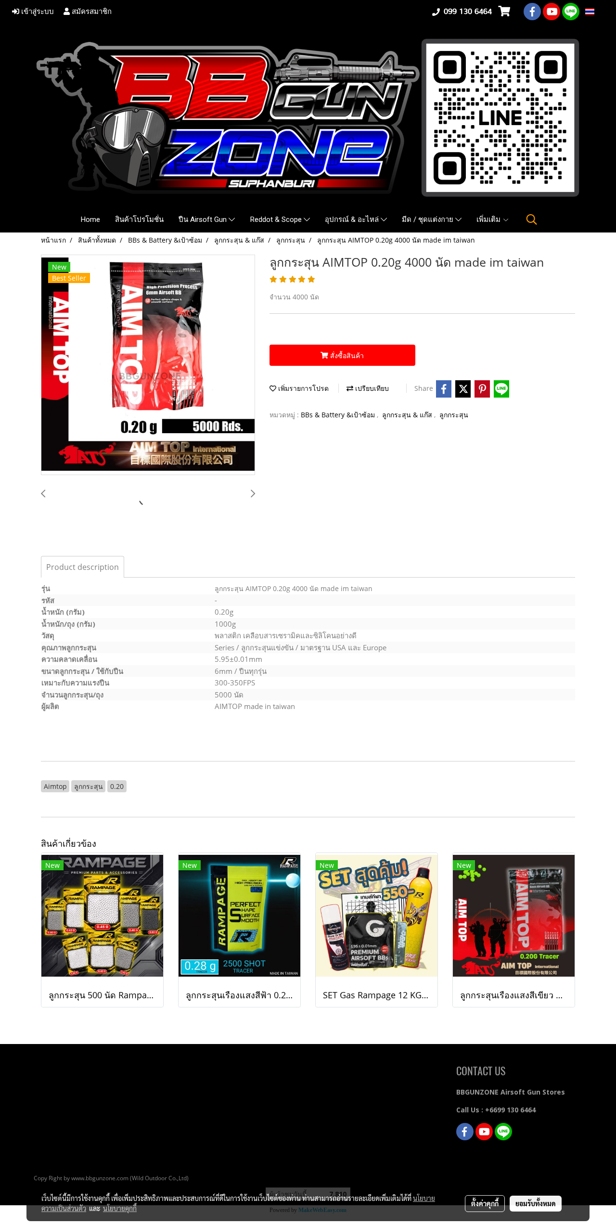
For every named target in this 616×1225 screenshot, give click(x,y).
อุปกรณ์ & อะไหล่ (353, 219)
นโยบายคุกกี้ (120, 1208)
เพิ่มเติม (489, 219)
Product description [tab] (82, 567)
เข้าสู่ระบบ (36, 11)
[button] (531, 219)
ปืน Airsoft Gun (204, 219)
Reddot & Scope (277, 219)
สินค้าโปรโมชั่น (139, 219)
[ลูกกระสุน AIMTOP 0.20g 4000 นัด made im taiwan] (148, 365)
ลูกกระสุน (453, 414)
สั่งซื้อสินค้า (346, 355)
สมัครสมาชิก (91, 11)
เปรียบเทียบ (371, 388)
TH (599, 11)
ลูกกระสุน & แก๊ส (408, 414)
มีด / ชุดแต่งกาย (428, 219)
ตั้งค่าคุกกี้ (485, 1203)
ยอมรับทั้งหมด (535, 1203)
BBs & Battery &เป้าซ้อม (339, 414)
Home (90, 219)
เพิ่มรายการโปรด (302, 388)
